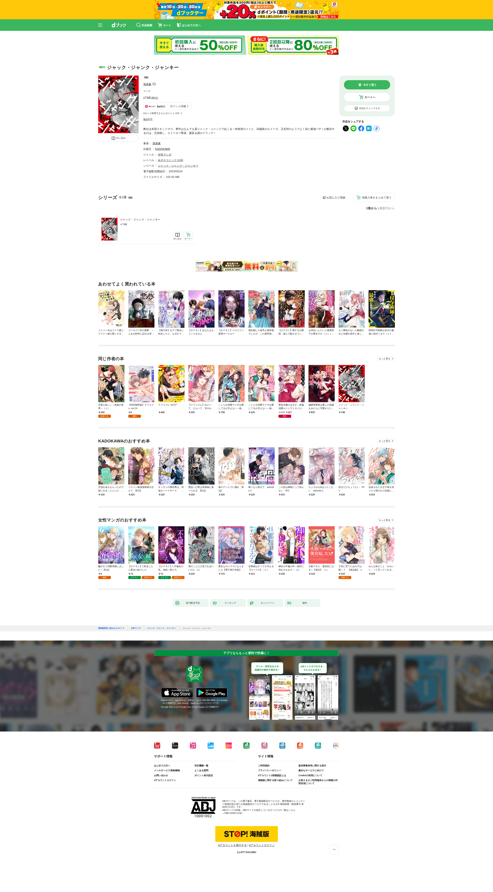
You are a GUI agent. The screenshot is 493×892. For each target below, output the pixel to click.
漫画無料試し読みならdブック (111, 628)
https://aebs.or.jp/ (233, 813)
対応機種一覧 (201, 765)
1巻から (371, 208)
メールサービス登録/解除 (167, 770)
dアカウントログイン (165, 780)
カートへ (370, 97)
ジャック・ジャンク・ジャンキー (140, 219)
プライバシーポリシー (269, 770)
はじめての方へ (162, 765)
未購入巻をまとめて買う (377, 197)
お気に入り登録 (335, 197)
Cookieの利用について (310, 775)
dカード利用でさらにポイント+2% (161, 113)
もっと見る (384, 358)
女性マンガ (164, 154)
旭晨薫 (147, 84)
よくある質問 (201, 770)
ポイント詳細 (178, 106)
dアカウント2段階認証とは (272, 775)
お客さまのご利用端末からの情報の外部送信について (318, 782)
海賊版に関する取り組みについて (275, 780)
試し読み (121, 138)
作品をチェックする (369, 108)
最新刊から (387, 208)
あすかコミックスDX (170, 160)
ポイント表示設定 (204, 775)
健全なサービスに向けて (311, 770)
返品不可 (148, 119)
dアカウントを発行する (232, 845)
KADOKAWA (162, 148)
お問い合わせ (161, 775)
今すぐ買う (370, 84)
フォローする (154, 84)
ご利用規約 (264, 765)
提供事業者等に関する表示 (312, 765)
